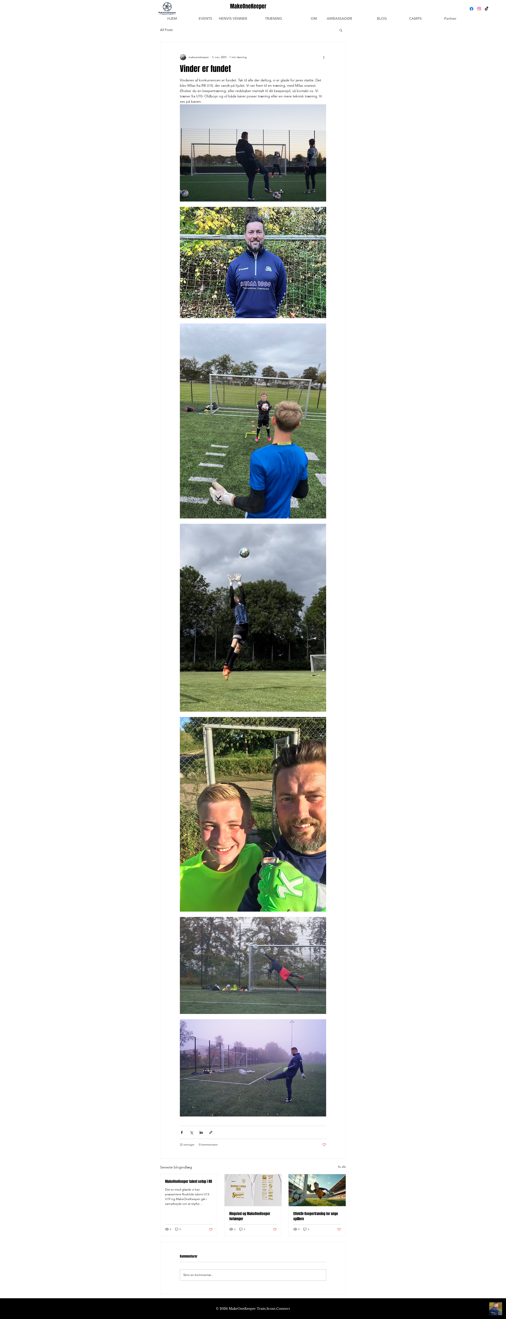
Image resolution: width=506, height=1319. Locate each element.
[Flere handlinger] (323, 57)
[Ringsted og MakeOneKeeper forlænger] (253, 1190)
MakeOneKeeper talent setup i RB (188, 1181)
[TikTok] (486, 8)
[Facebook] (471, 8)
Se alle (342, 1166)
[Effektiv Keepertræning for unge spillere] (317, 1190)
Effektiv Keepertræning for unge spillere (315, 1216)
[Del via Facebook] (182, 1132)
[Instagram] (479, 8)
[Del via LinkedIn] (201, 1132)
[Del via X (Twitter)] (191, 1132)
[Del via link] (211, 1132)
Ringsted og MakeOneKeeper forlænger (249, 1216)
